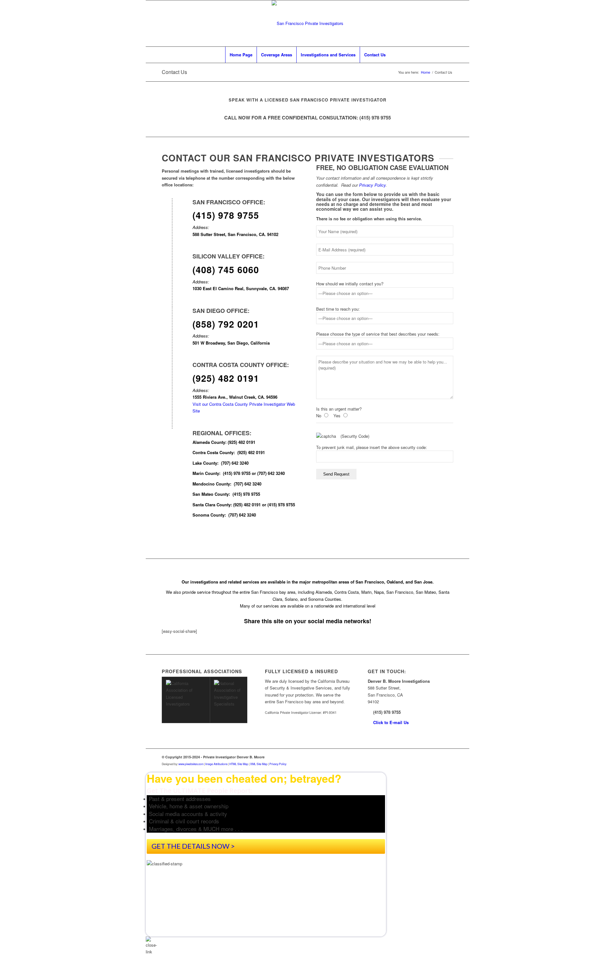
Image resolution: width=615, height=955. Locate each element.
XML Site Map (258, 764)
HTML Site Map (238, 764)
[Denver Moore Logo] (307, 23)
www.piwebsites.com (190, 764)
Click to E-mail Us (391, 722)
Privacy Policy (372, 185)
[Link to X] (448, 757)
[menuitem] (241, 55)
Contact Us (174, 72)
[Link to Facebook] (429, 757)
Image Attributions (216, 764)
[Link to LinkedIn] (439, 757)
